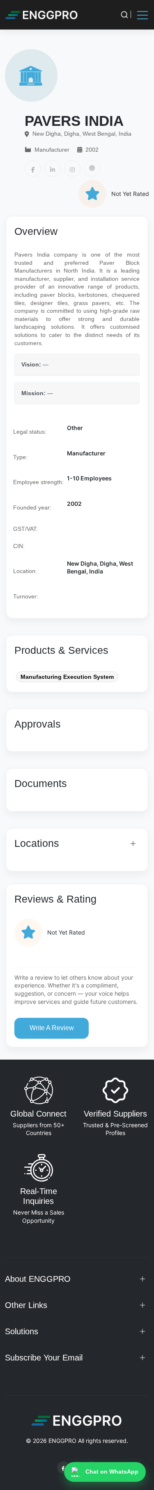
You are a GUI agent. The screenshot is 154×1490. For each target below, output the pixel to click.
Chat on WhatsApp (111, 1471)
